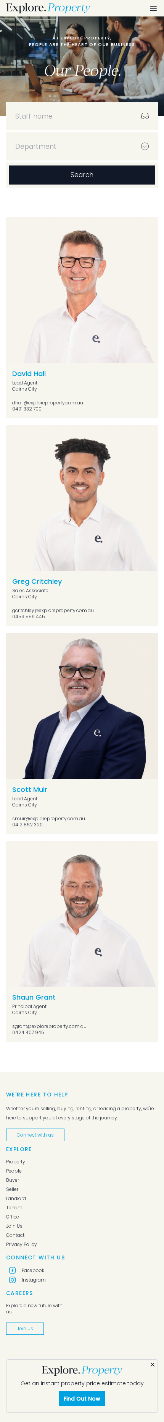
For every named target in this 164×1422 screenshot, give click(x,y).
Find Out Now (82, 1398)
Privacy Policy (21, 1244)
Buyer (12, 1180)
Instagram (34, 1280)
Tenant (14, 1208)
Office (12, 1217)
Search (82, 174)
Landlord (16, 1199)
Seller (12, 1189)
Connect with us (35, 1135)
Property (15, 1162)
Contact (15, 1235)
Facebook (33, 1270)
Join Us (14, 1226)
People (14, 1171)
